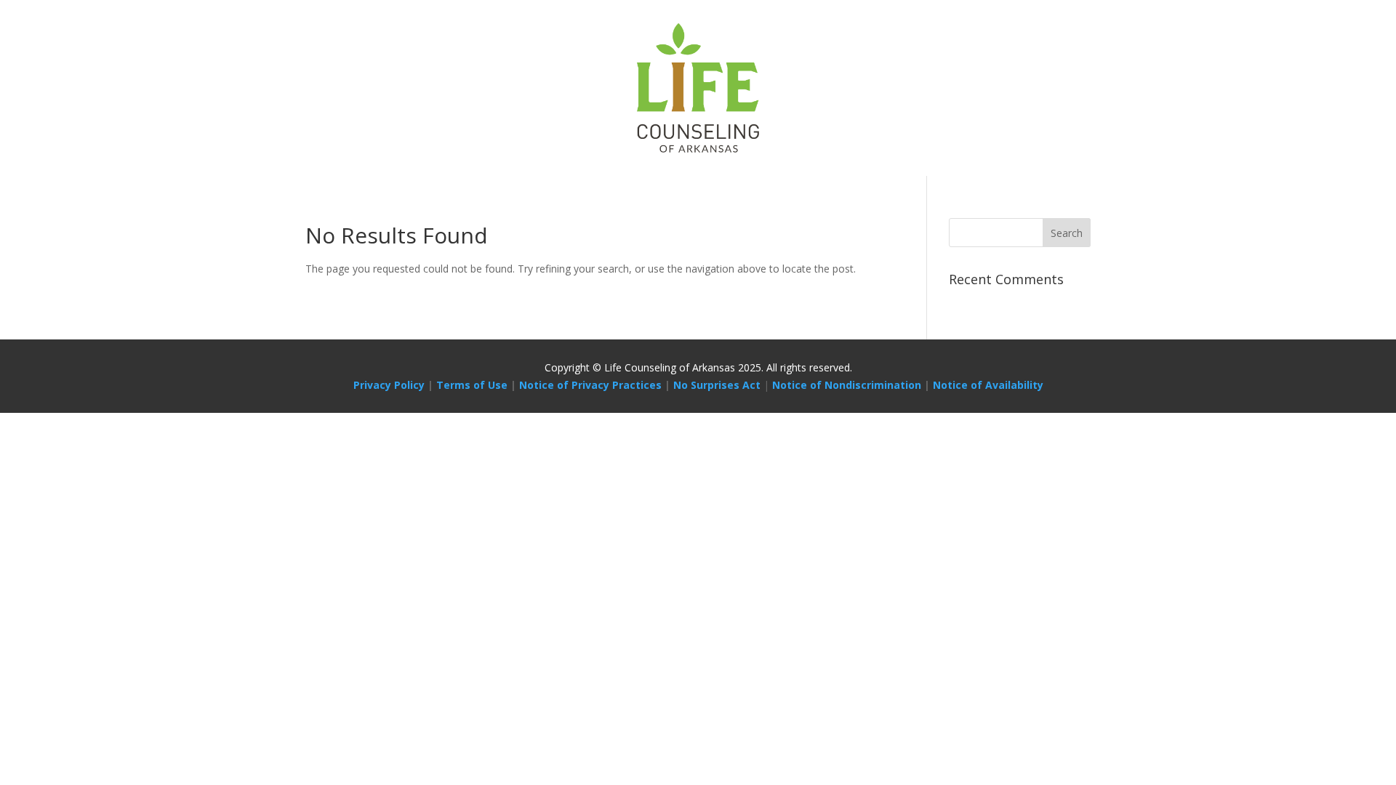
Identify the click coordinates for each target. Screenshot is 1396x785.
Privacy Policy (389, 385)
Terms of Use (472, 385)
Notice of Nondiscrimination (846, 385)
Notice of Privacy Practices (590, 385)
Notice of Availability (988, 385)
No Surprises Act (717, 385)
